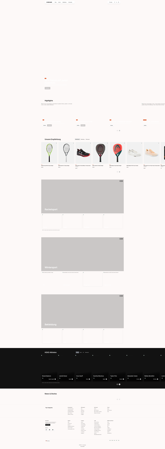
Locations (82, 431)
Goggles (82, 414)
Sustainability (83, 424)
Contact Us (70, 423)
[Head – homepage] (49, 2)
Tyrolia (108, 423)
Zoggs (108, 427)
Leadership (83, 426)
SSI (107, 426)
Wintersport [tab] (88, 139)
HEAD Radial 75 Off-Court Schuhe (132, 165)
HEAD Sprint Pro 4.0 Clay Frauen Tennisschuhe (152, 165)
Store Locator (70, 427)
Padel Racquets (70, 410)
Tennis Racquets (70, 408)
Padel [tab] (81, 352)
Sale (108, 411)
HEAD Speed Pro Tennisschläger (63, 165)
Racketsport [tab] (77, 139)
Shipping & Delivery (71, 426)
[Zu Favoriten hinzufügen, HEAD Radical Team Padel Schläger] (124, 143)
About (82, 422)
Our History (83, 423)
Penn (108, 422)
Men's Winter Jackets (98, 411)
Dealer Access (83, 430)
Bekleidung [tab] (82, 139)
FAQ (68, 422)
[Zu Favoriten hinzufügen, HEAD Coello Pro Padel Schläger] (107, 143)
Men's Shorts (96, 410)
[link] (47, 88)
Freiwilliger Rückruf (97, 430)
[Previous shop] (117, 130)
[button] (55, 2)
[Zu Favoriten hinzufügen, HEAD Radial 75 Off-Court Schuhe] (141, 143)
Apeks (108, 431)
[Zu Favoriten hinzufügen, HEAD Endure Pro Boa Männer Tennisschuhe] (90, 143)
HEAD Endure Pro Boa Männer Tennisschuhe (83, 165)
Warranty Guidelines (97, 427)
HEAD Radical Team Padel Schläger (115, 165)
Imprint (95, 433)
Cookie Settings (96, 424)
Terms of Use (96, 431)
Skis (81, 408)
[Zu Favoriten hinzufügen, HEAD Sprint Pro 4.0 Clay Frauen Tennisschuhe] (158, 143)
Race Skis (82, 411)
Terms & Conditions (97, 426)
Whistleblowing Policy (97, 434)
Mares (108, 424)
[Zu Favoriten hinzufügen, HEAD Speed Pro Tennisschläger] (73, 143)
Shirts (95, 408)
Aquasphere (109, 433)
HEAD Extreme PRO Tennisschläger (47, 165)
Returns (69, 424)
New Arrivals (109, 410)
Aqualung (109, 430)
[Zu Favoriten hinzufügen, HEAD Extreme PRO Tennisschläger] (56, 143)
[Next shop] (119, 130)
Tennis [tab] (77, 352)
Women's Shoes (70, 414)
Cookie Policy (96, 423)
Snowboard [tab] (87, 352)
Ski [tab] (83, 352)
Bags (108, 408)
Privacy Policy (96, 422)
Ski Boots (82, 410)
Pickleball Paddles (71, 411)
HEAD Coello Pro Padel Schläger (97, 165)
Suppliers (82, 433)
